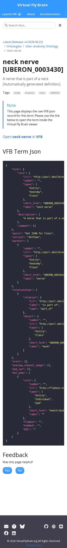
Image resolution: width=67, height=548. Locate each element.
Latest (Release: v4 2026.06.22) (23, 42)
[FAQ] (14, 526)
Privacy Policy (34, 545)
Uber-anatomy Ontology (41, 46)
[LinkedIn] (14, 533)
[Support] (6, 526)
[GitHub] (46, 526)
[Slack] (54, 526)
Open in (23, 136)
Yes (7, 470)
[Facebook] (6, 533)
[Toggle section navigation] (60, 25)
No (20, 470)
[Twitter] (22, 526)
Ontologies (14, 46)
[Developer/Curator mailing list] (61, 526)
